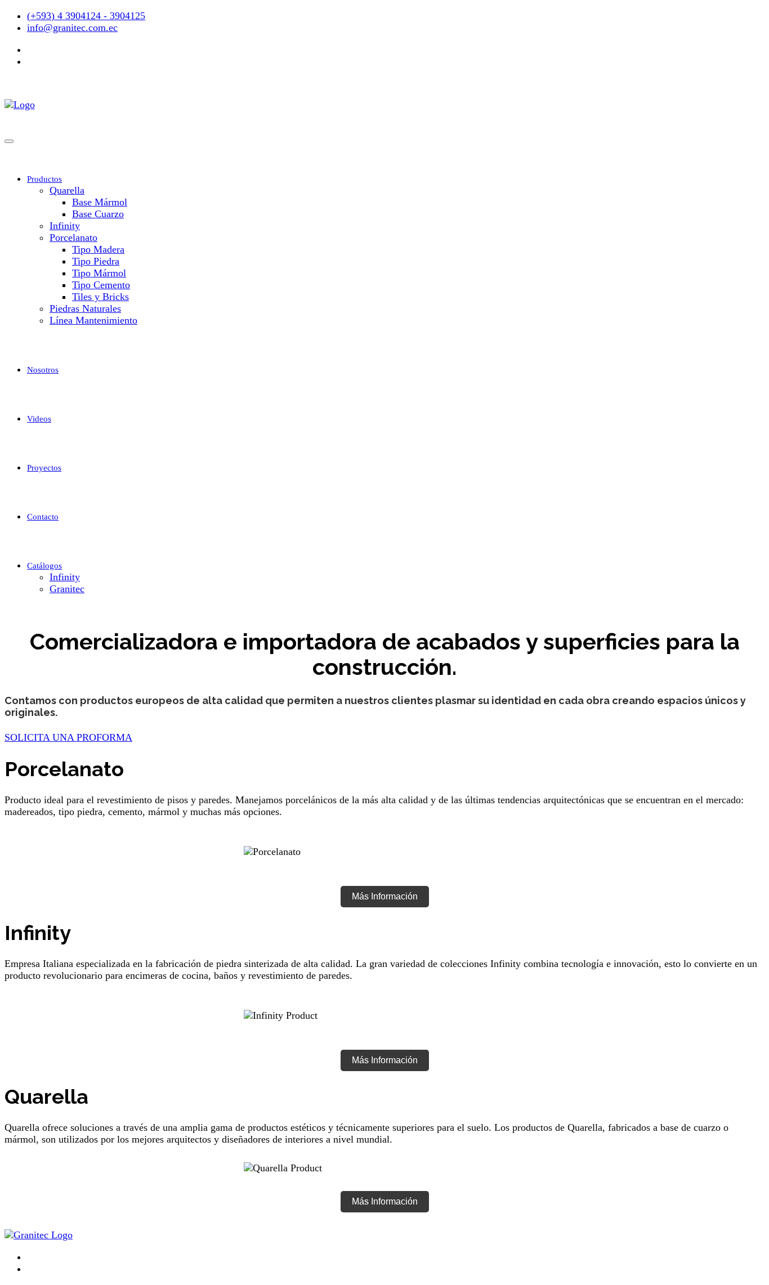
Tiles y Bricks (100, 296)
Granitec (67, 588)
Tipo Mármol (99, 273)
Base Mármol (99, 202)
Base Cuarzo (98, 214)
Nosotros (43, 369)
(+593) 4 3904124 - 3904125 (86, 15)
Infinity (65, 225)
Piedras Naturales (85, 308)
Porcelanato (73, 237)
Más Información (385, 896)
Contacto (43, 516)
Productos (44, 178)
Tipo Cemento (101, 284)
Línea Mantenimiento (93, 320)
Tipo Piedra (95, 261)
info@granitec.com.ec (72, 27)
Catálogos (44, 565)
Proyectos (44, 467)
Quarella (67, 190)
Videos (39, 418)
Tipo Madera (98, 249)
